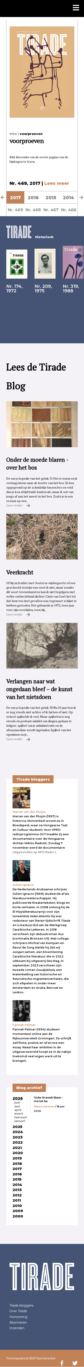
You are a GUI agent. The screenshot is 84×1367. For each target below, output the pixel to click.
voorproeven (31, 134)
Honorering (18, 1317)
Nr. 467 (51, 209)
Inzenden (16, 1328)
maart (18, 1113)
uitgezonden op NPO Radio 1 (34, 852)
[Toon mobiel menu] (75, 8)
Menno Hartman (44, 1106)
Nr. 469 (15, 209)
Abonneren (18, 1322)
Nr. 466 (68, 209)
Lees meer (56, 183)
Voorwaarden (15, 1358)
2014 (68, 197)
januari (19, 1121)
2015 (51, 197)
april (17, 1110)
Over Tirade (18, 1311)
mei (17, 1106)
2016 (33, 197)
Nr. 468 (33, 209)
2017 (15, 197)
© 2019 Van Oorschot (41, 1358)
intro (13, 134)
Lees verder (14, 505)
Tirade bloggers (21, 1305)
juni (17, 1102)
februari (20, 1117)
